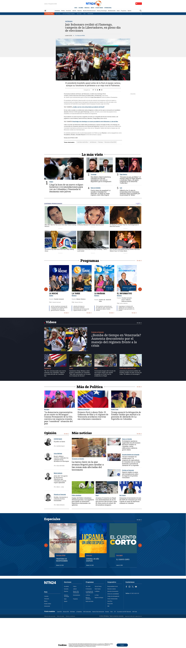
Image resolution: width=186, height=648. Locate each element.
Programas (123, 10)
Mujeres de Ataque (99, 597)
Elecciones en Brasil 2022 (110, 142)
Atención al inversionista (112, 591)
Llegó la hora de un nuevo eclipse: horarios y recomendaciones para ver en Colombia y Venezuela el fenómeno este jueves (66, 188)
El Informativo (124, 293)
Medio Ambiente (58, 473)
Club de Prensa (98, 586)
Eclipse (51, 181)
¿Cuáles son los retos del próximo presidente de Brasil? (88, 107)
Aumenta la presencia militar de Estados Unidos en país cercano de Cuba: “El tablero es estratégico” (131, 372)
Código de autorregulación (113, 596)
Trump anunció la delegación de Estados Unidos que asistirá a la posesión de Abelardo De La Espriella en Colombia (126, 415)
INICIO (75, 7)
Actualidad (57, 10)
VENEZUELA (87, 7)
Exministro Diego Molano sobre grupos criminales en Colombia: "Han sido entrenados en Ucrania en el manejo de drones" (80, 373)
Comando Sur (47, 368)
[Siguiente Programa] (140, 289)
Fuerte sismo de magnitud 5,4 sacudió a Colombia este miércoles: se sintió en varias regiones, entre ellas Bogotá (100, 193)
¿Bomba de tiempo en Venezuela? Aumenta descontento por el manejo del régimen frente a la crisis (81, 308)
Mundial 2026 (90, 13)
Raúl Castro (58, 13)
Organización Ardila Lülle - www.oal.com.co (133, 616)
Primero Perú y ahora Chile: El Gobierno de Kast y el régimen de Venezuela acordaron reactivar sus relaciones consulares (93, 415)
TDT (115, 611)
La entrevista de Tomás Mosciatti (89, 592)
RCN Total (134, 611)
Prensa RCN (110, 603)
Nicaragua (46, 409)
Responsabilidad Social (112, 586)
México (45, 601)
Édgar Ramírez (123, 174)
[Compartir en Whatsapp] (101, 90)
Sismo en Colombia (95, 188)
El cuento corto (122, 560)
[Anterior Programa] (46, 289)
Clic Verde (88, 586)
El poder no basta (59, 441)
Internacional (47, 606)
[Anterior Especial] (46, 545)
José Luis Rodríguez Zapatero (68, 13)
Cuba (84, 13)
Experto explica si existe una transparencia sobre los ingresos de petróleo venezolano (130, 474)
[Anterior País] (141, 13)
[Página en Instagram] (129, 586)
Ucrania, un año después (92, 560)
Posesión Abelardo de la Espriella (130, 454)
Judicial (74, 10)
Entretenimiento (112, 10)
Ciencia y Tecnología (102, 10)
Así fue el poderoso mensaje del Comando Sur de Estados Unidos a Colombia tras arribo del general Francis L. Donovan (59, 308)
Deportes (79, 10)
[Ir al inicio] (52, 584)
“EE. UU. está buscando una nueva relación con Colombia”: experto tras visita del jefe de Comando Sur (55, 373)
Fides (111, 611)
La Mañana (99, 293)
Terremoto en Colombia (78, 459)
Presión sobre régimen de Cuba (128, 368)
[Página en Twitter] (133, 586)
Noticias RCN (66, 611)
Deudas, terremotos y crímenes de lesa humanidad (61, 498)
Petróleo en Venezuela (128, 470)
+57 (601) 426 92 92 (134, 593)
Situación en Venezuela (60, 494)
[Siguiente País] (141, 14)
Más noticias (82, 433)
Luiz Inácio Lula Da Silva (82, 142)
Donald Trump (114, 409)
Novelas (107, 611)
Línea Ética (109, 601)
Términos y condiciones (70, 616)
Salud (118, 10)
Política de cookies (60, 616)
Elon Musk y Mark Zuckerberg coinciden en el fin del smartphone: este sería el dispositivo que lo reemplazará (101, 179)
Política (63, 10)
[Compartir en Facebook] (93, 90)
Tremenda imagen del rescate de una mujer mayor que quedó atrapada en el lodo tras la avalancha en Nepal (105, 373)
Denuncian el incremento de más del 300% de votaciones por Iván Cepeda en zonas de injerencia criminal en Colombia (130, 500)
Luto (121, 188)
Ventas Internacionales (112, 598)
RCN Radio (72, 611)
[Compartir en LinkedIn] (97, 90)
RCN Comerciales (87, 611)
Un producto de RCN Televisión (124, 611)
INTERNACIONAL (108, 7)
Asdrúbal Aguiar (58, 439)
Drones (71, 368)
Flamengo (100, 142)
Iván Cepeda (122, 495)
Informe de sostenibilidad (113, 594)
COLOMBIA (81, 7)
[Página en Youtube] (136, 586)
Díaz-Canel (79, 13)
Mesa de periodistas (88, 598)
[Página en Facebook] (126, 586)
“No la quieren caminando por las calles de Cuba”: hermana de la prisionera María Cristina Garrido (104, 308)
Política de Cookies (91, 646)
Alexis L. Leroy (60, 487)
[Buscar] (140, 11)
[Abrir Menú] (45, 11)
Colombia (46, 596)
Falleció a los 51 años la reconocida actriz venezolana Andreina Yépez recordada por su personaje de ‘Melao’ (130, 193)
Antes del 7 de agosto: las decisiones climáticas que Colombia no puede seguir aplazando (61, 479)
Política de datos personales (49, 616)
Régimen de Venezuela (83, 409)
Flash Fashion (98, 589)
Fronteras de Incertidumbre (62, 560)
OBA (108, 606)
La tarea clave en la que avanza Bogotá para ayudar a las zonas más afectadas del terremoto (88, 466)
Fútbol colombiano (76, 495)
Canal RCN (59, 611)
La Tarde (76, 293)
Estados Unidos (47, 603)
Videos (51, 322)
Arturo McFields (58, 453)
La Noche (53, 293)
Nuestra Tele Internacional (89, 10)
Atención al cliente (111, 589)
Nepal (95, 368)
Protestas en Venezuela (97, 332)
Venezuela (46, 598)
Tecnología (93, 174)
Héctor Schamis (60, 505)
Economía (68, 10)
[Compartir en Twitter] (95, 90)
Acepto (122, 645)
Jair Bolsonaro (68, 21)
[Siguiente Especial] (140, 545)
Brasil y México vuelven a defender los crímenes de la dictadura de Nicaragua (61, 458)
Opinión (129, 10)
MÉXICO (92, 7)
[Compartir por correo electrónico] (99, 90)
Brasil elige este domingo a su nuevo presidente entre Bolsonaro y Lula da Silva (95, 121)
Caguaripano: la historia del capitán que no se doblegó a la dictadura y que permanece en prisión (126, 308)
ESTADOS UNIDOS (99, 7)
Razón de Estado (89, 601)
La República (79, 611)
